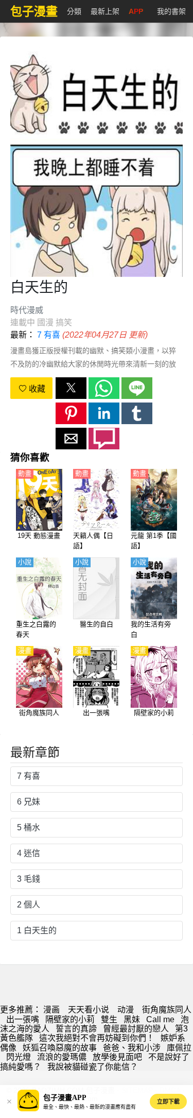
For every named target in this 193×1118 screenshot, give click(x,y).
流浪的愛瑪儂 (61, 1057)
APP (136, 11)
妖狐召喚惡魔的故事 (60, 1047)
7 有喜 (48, 334)
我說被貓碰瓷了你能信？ (92, 1066)
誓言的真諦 (76, 1028)
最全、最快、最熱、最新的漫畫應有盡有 (89, 1107)
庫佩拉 (179, 1047)
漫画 (51, 1009)
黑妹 (132, 1019)
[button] (71, 388)
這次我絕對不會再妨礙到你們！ (96, 1038)
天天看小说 (88, 1009)
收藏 (36, 389)
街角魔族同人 (166, 1009)
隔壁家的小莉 (70, 1019)
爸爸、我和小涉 (132, 1047)
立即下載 (168, 1101)
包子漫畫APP (64, 1098)
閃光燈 (18, 1057)
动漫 (125, 1009)
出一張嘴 (22, 1019)
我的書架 (171, 11)
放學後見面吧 (117, 1057)
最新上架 (105, 11)
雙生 (109, 1019)
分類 (74, 11)
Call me (160, 1019)
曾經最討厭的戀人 (136, 1028)
